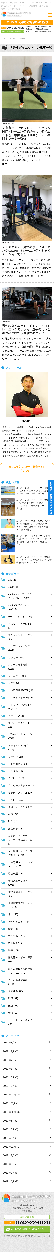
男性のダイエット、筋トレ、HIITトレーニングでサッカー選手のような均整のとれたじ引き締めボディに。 (26, 329)
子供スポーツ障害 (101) (18, 882)
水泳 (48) (13, 914)
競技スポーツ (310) (18, 936)
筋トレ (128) (15, 943)
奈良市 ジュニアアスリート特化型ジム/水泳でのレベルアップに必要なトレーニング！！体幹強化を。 (33, 490)
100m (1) (13, 587)
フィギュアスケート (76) (19, 725)
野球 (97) (13, 998)
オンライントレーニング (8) (20, 637)
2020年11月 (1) (11, 1103)
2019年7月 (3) (10, 1172)
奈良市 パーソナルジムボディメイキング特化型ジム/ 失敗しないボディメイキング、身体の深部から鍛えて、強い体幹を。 (34, 525)
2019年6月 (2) (10, 1181)
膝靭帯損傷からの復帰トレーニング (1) (20, 971)
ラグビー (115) (16, 778)
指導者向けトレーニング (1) (20, 894)
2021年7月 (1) (10, 1060)
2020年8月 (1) (10, 1120)
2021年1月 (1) (10, 1086)
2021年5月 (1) (10, 1068)
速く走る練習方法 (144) (18, 982)
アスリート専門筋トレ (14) (20, 626)
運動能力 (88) (15, 991)
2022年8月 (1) (10, 1042)
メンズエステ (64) (18, 764)
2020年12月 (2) (11, 1094)
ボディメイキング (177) (18, 747)
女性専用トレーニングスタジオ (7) (20, 864)
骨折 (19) (13, 1013)
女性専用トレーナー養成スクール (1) (20, 853)
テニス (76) (14, 683)
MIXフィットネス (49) (20, 616)
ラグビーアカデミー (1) (21, 785)
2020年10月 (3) (11, 1112)
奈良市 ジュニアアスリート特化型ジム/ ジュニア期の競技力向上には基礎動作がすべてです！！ (34, 559)
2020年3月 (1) (10, 1129)
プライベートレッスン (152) (20, 736)
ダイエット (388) (17, 676)
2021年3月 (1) (10, 1077)
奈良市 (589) (15, 828)
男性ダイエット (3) (18, 921)
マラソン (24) (15, 757)
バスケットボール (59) (20, 697)
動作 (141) (13, 821)
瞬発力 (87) (14, 929)
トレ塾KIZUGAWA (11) (20, 690)
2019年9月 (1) (10, 1155)
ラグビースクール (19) (20, 792)
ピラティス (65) (16, 716)
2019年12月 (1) (11, 1147)
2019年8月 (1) (10, 1164)
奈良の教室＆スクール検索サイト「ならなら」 (27, 468)
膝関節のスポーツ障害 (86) (20, 959)
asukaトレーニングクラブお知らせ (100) (20, 596)
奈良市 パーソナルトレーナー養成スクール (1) (20, 840)
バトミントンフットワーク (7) (20, 706)
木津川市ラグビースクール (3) (20, 905)
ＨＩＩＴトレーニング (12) (20, 1022)
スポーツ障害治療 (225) (18, 666)
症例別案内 (27, 1211)
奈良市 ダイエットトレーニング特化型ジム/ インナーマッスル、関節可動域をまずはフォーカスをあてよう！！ (34, 540)
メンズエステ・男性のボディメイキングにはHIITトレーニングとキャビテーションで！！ (26, 250)
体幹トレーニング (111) (20, 807)
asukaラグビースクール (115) (20, 607)
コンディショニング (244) (19, 648)
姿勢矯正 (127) (16, 873)
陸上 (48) (13, 1005)
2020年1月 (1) (10, 1138)
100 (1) (12, 579)
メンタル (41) (15, 771)
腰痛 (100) (13, 950)
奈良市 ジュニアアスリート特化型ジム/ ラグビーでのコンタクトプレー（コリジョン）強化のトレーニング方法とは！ (34, 504)
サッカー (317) (16, 657)
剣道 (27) (13, 814)
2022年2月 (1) (10, 1051)
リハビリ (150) (16, 800)
